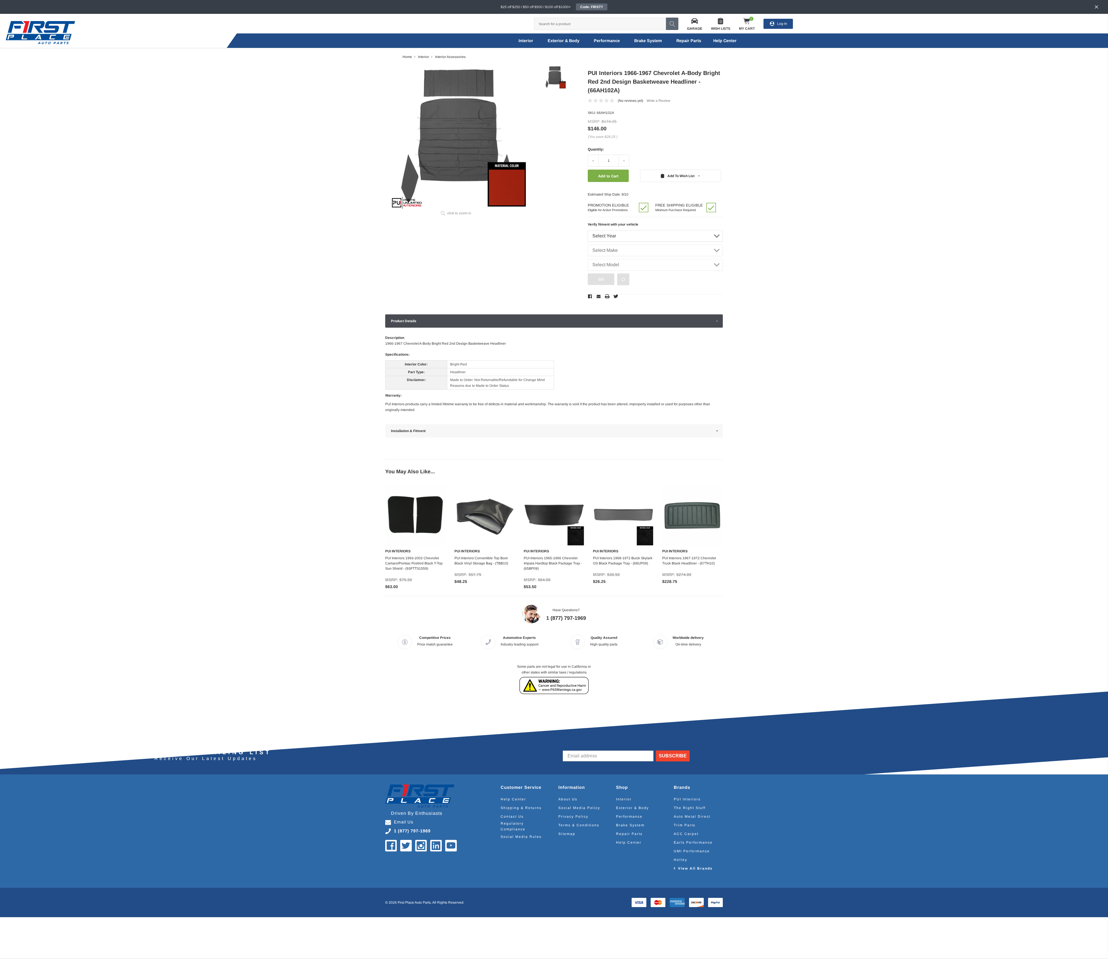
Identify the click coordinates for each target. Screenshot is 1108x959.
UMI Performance (692, 851)
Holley (680, 860)
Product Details (403, 321)
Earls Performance (693, 842)
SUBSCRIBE (673, 755)
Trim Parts (684, 825)
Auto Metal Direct (692, 817)
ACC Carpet (686, 834)
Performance (607, 40)
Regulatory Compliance (513, 826)
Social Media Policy (579, 808)
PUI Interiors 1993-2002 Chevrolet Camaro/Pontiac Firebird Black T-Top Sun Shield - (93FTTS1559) (414, 563)
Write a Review (658, 101)
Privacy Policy (573, 817)
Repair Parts (688, 40)
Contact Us (512, 817)
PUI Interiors (687, 799)
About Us (567, 799)
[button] (694, 23)
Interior (526, 40)
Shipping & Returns (521, 808)
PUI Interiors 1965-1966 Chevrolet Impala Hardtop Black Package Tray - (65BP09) (553, 563)
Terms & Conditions (578, 825)
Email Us (403, 821)
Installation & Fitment (408, 431)
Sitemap (566, 834)
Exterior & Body (563, 40)
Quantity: (596, 149)
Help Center (513, 799)
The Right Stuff (689, 808)
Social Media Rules (521, 837)
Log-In (782, 24)
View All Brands (695, 868)
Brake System (648, 40)
